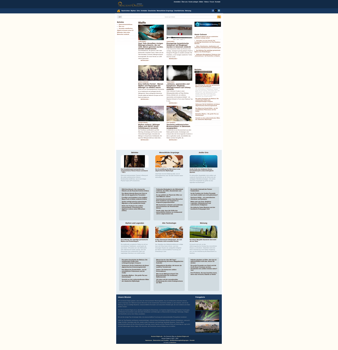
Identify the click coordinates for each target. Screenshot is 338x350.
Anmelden (177, 2)
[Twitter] (216, 10)
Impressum (148, 340)
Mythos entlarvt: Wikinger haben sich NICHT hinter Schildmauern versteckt (149, 126)
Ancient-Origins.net (183, 336)
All (119, 17)
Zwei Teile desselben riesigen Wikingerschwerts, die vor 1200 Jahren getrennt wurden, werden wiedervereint (150, 46)
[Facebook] (213, 10)
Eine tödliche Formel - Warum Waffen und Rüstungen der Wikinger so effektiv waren (150, 85)
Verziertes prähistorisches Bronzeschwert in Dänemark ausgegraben (178, 126)
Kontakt (192, 340)
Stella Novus (173, 342)
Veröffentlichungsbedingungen (179, 340)
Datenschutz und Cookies (161, 340)
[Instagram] (219, 10)
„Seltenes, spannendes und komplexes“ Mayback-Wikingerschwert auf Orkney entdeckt (178, 86)
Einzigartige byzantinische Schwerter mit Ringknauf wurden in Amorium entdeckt (179, 45)
